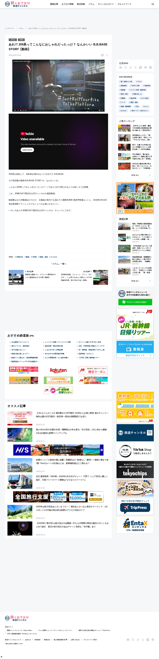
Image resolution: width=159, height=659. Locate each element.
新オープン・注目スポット (140, 110)
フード (123, 102)
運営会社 (47, 640)
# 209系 (34, 257)
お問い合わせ (75, 640)
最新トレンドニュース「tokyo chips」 (20, 630)
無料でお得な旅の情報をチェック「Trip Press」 (95, 630)
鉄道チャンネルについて (13, 640)
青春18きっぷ (137, 94)
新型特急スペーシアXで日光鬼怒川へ (24, 361)
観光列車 (133, 98)
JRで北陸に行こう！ (18, 350)
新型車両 (124, 85)
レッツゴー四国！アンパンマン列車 (58, 342)
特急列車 (147, 85)
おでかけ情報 (68, 4)
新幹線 (123, 90)
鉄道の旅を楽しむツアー (20, 354)
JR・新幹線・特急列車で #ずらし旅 (91, 350)
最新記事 (54, 4)
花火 (137, 106)
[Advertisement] (79, 17)
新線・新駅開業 (126, 106)
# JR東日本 (19, 257)
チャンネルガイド (106, 4)
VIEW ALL (135, 175)
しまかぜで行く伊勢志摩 (54, 350)
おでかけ (124, 110)
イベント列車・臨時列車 (138, 90)
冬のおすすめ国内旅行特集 (54, 354)
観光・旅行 (124, 94)
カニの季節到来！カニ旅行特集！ (57, 358)
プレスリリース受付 (90, 640)
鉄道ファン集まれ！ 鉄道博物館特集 (24, 358)
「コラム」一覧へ (58, 264)
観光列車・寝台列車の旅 (54, 346)
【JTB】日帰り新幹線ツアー (89, 358)
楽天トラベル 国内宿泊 (20, 346)
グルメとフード (124, 4)
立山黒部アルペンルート (20, 342)
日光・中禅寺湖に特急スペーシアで (91, 346)
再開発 (123, 98)
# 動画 (27, 257)
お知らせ (28, 640)
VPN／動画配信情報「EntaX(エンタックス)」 (22, 634)
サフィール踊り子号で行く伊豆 (90, 342)
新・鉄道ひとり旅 (126, 81)
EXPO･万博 (135, 85)
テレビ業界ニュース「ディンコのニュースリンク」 (56, 630)
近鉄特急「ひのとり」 (87, 354)
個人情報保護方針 (60, 640)
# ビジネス (53, 257)
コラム (91, 4)
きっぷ (146, 106)
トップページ (9, 28)
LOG (21, 40)
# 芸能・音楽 (43, 257)
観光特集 (81, 4)
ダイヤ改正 (145, 98)
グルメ (140, 81)
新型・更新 (134, 102)
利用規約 (37, 640)
